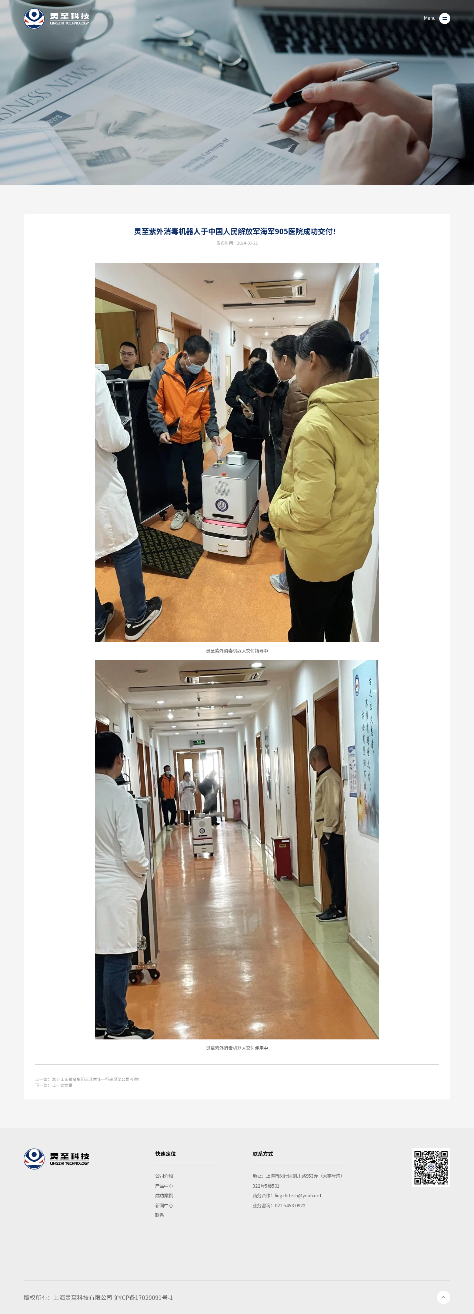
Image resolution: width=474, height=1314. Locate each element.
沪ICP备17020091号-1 (143, 1297)
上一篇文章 (62, 1085)
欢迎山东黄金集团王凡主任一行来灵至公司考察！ (97, 1079)
